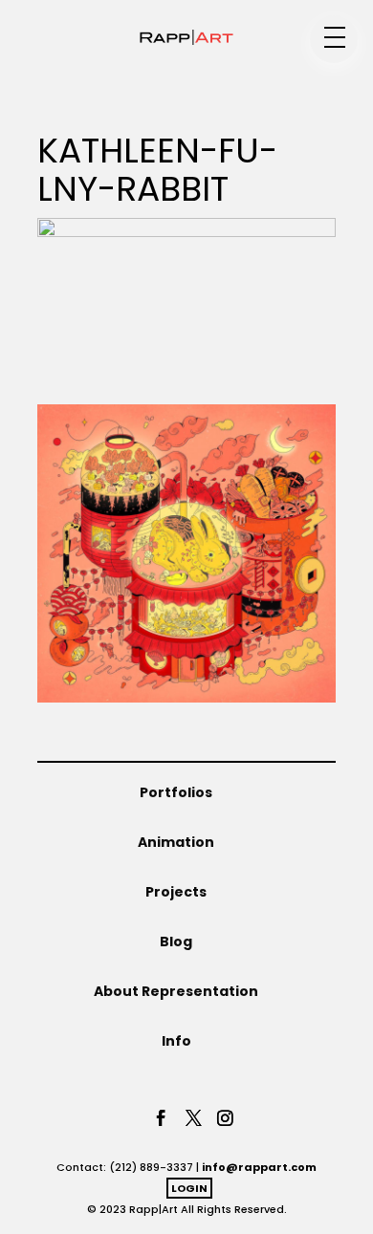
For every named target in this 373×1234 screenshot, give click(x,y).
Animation (176, 842)
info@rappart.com (259, 1167)
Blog (176, 941)
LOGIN (189, 1188)
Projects (176, 891)
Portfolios (176, 792)
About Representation (176, 991)
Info (176, 1040)
